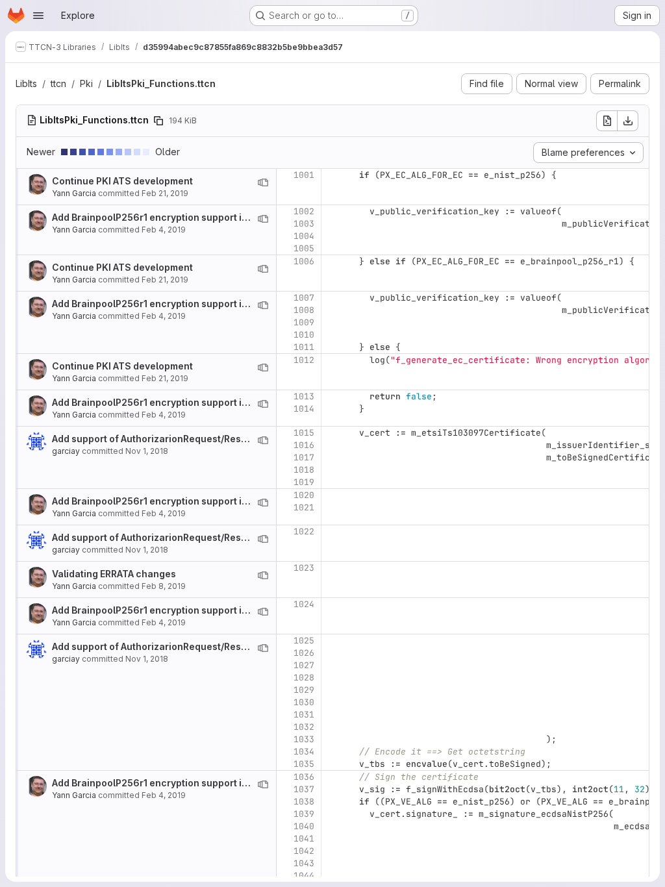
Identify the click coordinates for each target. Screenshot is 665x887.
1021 (304, 507)
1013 (304, 396)
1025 (304, 640)
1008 (304, 310)
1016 (304, 445)
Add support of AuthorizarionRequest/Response (161, 438)
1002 (304, 211)
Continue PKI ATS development (122, 180)
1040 (304, 826)
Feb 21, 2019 (165, 193)
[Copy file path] (158, 121)
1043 (304, 863)
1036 (304, 776)
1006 (304, 261)
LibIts (26, 83)
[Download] (628, 120)
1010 (304, 334)
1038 (304, 801)
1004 (304, 236)
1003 (304, 223)
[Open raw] (606, 120)
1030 (304, 702)
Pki (86, 83)
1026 (304, 652)
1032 (304, 726)
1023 (304, 567)
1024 (304, 604)
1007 (304, 297)
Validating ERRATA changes (114, 573)
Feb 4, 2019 (164, 229)
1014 (304, 408)
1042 (304, 850)
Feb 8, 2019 (164, 586)
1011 (304, 347)
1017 (304, 457)
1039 (304, 813)
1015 (304, 432)
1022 (304, 531)
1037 (304, 789)
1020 (304, 495)
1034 (304, 751)
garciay (66, 451)
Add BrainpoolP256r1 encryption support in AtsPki (164, 217)
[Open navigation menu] (38, 15)
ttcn (58, 83)
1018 (304, 469)
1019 (304, 482)
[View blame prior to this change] (263, 182)
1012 (304, 360)
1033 (304, 739)
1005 (304, 248)
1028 (304, 677)
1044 (304, 875)
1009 (304, 322)
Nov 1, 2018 (146, 451)
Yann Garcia (74, 193)
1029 (304, 689)
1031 (304, 714)
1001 (304, 175)
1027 (304, 665)
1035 (304, 763)
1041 (304, 838)
